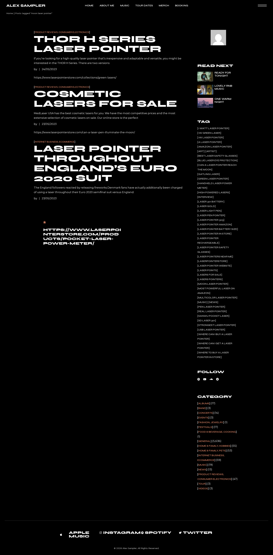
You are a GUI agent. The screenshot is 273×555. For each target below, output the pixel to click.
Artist (211, 151)
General (204, 441)
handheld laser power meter (214, 185)
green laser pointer (213, 178)
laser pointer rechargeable (207, 240)
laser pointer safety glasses (213, 249)
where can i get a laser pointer (214, 345)
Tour (202, 483)
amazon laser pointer (214, 146)
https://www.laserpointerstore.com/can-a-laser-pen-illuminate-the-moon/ (84, 132)
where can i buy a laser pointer (214, 336)
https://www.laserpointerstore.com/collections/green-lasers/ (75, 77)
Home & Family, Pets (212, 450)
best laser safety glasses (217, 155)
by (36, 69)
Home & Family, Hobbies (214, 445)
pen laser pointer (211, 306)
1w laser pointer (210, 137)
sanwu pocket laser (213, 316)
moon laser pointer (212, 283)
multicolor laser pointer (217, 297)
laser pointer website (214, 265)
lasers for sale (209, 274)
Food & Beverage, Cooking (217, 431)
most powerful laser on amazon (216, 290)
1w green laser (209, 133)
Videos (203, 488)
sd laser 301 (206, 320)
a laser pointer (209, 142)
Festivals (205, 427)
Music (202, 302)
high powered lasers (213, 192)
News (213, 302)
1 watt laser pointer (213, 128)
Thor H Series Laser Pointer (97, 44)
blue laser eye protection (217, 160)
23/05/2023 (49, 124)
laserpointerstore (212, 261)
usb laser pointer (211, 329)
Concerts (205, 412)
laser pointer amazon (214, 224)
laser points (207, 270)
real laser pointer (212, 311)
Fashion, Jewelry (210, 422)
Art (201, 151)
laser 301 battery (210, 201)
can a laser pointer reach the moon (217, 167)
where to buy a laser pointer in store (213, 355)
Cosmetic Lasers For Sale (105, 98)
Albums (203, 403)
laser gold (206, 206)
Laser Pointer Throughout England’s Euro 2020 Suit (105, 163)
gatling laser (208, 174)
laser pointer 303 (210, 220)
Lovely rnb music (223, 87)
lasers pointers (210, 279)
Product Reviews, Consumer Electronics (62, 32)
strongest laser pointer (216, 325)
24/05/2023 (49, 69)
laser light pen (209, 210)
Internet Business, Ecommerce (54, 142)
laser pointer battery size (217, 229)
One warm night (223, 100)
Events (203, 417)
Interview (205, 197)
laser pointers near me (215, 256)
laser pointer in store (214, 233)
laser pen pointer (211, 215)
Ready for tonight (223, 74)
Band (202, 408)
